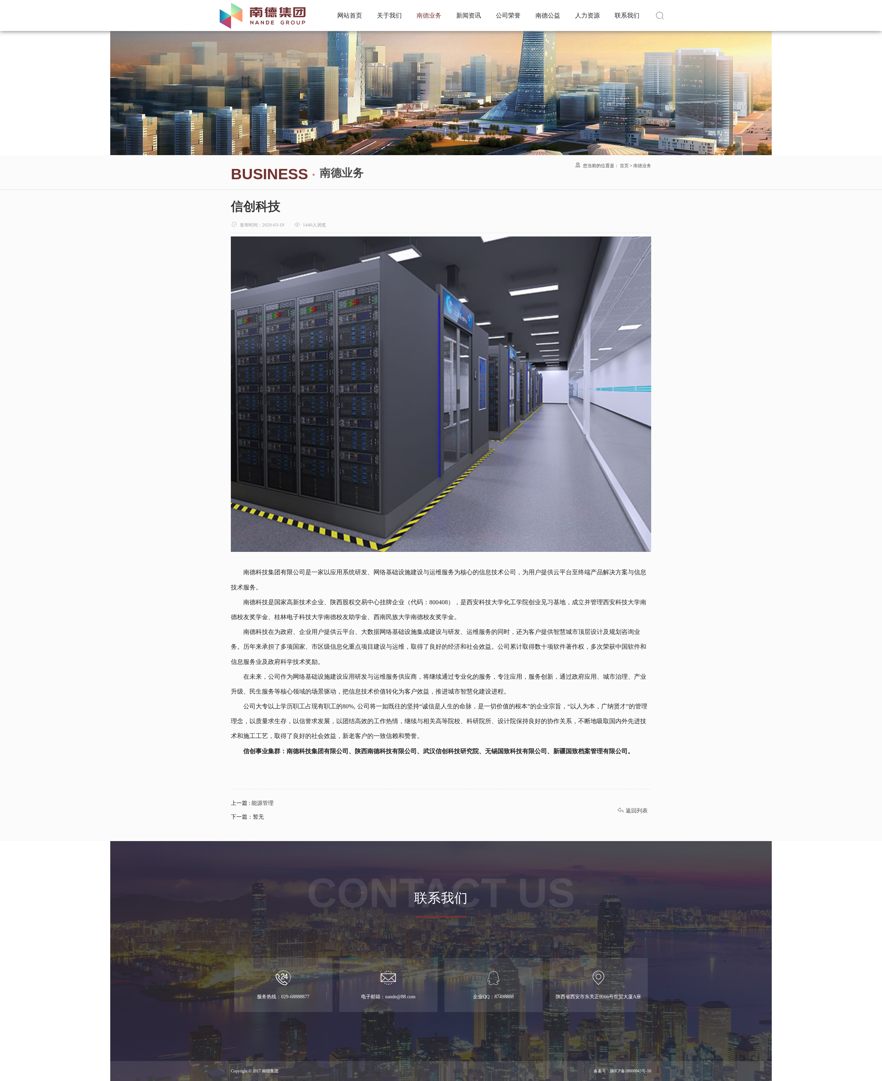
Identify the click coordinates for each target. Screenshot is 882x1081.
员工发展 (587, 19)
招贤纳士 (587, 6)
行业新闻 (468, 19)
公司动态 (468, 6)
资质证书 (508, 19)
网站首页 (349, 15)
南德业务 (429, 15)
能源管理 (262, 803)
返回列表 (632, 811)
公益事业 (547, 6)
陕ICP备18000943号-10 (630, 1071)
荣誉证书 (508, 6)
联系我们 (627, 15)
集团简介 (389, 6)
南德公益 (547, 15)
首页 (624, 165)
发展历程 (389, 19)
